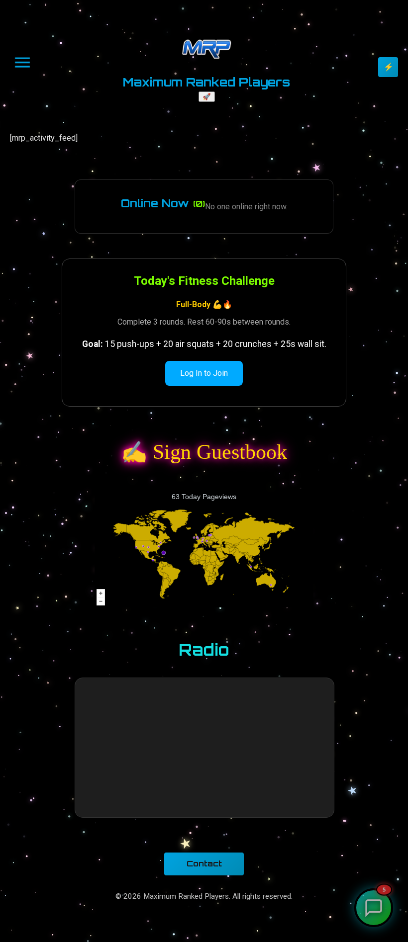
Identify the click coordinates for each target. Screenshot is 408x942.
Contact (204, 863)
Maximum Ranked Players (206, 82)
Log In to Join (204, 373)
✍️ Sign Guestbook (204, 451)
